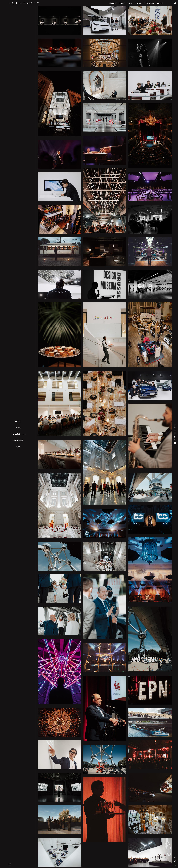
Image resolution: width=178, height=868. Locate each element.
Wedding (18, 421)
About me (113, 3)
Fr (9, 865)
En (10, 864)
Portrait (17, 428)
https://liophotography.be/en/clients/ (175, 3)
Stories (130, 3)
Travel (18, 447)
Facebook (175, 858)
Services (139, 3)
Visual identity (18, 440)
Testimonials (149, 3)
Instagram (175, 861)
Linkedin (175, 865)
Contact (160, 3)
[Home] (24, 3)
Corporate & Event (17, 434)
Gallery (122, 3)
